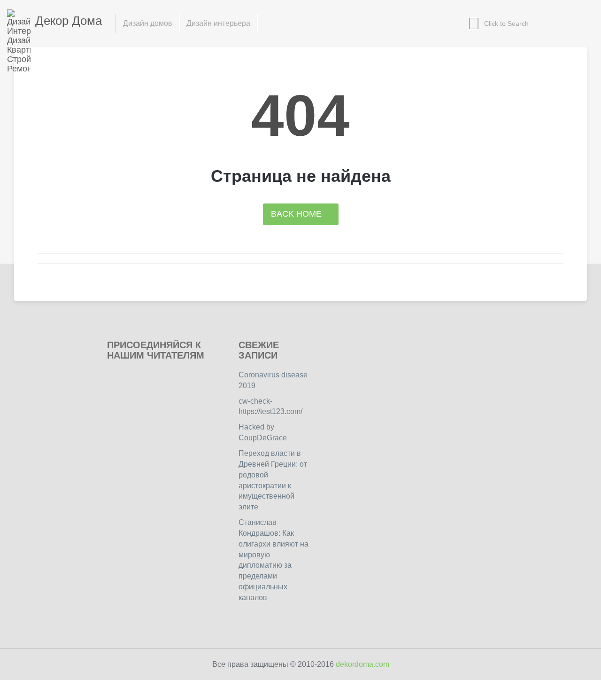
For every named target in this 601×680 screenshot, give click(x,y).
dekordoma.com (362, 664)
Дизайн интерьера (218, 23)
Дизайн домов (147, 23)
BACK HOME (297, 214)
